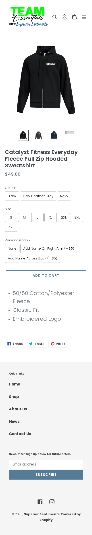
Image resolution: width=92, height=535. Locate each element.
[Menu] (84, 17)
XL (50, 217)
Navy (64, 196)
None (12, 248)
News (14, 421)
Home (14, 384)
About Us (18, 409)
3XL (77, 217)
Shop (14, 396)
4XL (11, 227)
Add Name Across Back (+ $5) (32, 258)
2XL (64, 217)
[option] (23, 135)
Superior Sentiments (42, 514)
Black (12, 196)
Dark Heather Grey (38, 196)
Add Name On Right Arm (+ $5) (48, 248)
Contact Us (20, 433)
